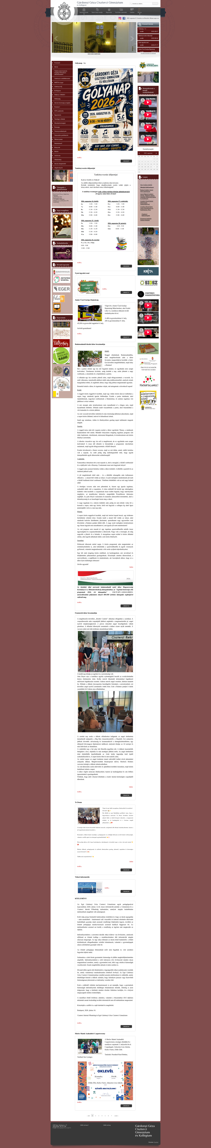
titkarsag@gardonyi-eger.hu (64, 1127)
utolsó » (116, 1115)
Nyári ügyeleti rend (82, 273)
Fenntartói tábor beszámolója (86, 613)
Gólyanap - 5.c (80, 63)
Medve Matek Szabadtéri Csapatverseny (90, 1034)
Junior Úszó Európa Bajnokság (86, 300)
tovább (142, 31)
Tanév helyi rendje (97, 12)
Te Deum (78, 802)
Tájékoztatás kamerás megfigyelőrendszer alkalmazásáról (60, 72)
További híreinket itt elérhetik (148, 53)
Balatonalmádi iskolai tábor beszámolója (90, 344)
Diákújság (57, 99)
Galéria (132, 12)
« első (88, 1115)
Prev (56, 38)
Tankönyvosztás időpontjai (85, 168)
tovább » (79, 157)
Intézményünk (84, 12)
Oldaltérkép (57, 159)
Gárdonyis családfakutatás (62, 78)
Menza (140, 12)
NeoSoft (156, 1142)
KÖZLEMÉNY (81, 899)
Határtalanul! (58, 143)
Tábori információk (82, 877)
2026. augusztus (148, 153)
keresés (155, 3)
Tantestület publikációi (61, 135)
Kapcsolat (109, 12)
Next (132, 38)
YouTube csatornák (121, 12)
